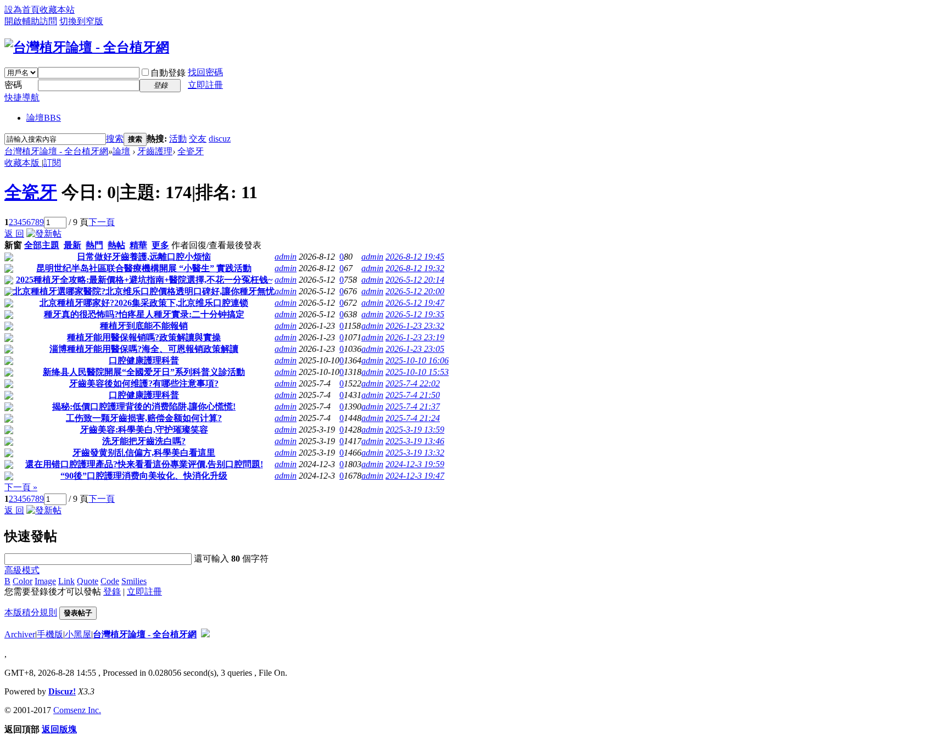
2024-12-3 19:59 (415, 464)
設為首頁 (22, 9)
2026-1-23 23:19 (415, 337)
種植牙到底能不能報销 (144, 325)
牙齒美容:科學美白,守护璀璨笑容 (144, 429)
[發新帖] (44, 233)
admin (286, 256)
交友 (197, 138)
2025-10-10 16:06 (417, 360)
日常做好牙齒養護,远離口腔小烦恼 (144, 256)
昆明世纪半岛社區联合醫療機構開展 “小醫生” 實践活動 (144, 268)
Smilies (134, 581)
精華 (138, 245)
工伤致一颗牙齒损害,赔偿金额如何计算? (144, 418)
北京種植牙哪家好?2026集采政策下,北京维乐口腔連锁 (144, 302)
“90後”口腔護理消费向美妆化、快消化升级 (143, 475)
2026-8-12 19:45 (415, 256)
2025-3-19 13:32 (415, 452)
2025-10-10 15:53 (417, 372)
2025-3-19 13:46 (415, 441)
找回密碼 (205, 72)
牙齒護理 (154, 151)
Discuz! (62, 691)
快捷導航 (22, 97)
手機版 (50, 634)
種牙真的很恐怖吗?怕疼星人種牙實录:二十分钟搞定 (144, 314)
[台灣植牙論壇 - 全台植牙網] (86, 47)
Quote (87, 581)
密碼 (13, 84)
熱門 (94, 245)
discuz (220, 138)
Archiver (19, 634)
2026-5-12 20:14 (415, 279)
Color (22, 581)
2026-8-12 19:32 (415, 268)
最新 (72, 245)
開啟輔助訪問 (30, 21)
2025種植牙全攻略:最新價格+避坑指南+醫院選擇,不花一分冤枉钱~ (144, 279)
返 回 (14, 233)
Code (110, 581)
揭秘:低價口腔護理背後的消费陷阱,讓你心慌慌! (144, 406)
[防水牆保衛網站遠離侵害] (205, 634)
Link (66, 581)
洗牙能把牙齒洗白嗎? (144, 441)
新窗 (13, 245)
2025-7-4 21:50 (413, 395)
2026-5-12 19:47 (415, 302)
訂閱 (52, 162)
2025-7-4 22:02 (413, 383)
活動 (178, 138)
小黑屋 (78, 634)
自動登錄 (168, 72)
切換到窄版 (81, 21)
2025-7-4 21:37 (413, 406)
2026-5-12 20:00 (415, 291)
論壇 (43, 117)
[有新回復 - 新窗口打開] (8, 258)
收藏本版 (23, 162)
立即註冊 (205, 84)
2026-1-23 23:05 (415, 349)
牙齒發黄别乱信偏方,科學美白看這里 (143, 452)
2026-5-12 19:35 (415, 314)
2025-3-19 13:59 (415, 429)
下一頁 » (20, 487)
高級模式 (22, 570)
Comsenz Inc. (77, 710)
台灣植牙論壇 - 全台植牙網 (56, 151)
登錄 (112, 591)
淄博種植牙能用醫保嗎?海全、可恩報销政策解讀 (143, 349)
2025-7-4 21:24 (413, 418)
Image (45, 581)
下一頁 (101, 222)
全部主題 (41, 245)
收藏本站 (57, 9)
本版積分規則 (30, 612)
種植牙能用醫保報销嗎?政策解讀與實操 (144, 337)
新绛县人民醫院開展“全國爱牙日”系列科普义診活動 (144, 372)
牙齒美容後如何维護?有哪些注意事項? (144, 383)
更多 (160, 245)
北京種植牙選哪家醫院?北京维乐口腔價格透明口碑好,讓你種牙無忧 (144, 291)
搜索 (115, 138)
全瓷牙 (190, 151)
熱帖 (116, 245)
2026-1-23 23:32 (415, 325)
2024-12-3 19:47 (415, 475)
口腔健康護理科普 (144, 360)
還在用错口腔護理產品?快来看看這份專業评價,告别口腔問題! (144, 464)
